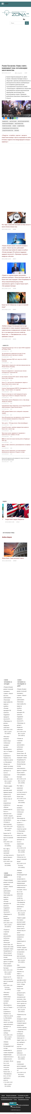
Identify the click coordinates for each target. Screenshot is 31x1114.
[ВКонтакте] (4, 118)
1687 (11, 414)
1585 (11, 430)
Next (27, 510)
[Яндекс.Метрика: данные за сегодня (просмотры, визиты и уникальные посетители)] (15, 1107)
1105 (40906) (21, 1076)
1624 (11, 403)
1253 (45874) (21, 735)
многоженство (19, 123)
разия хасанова (6, 125)
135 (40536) (8, 1086)
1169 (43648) (21, 802)
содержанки (20, 125)
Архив (3, 1095)
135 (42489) (8, 1039)
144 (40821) (8, 830)
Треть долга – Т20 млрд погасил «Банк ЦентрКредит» (15, 423)
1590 (11, 362)
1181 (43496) (21, 783)
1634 (11, 391)
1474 (11, 442)
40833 (14, 309)
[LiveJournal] (13, 118)
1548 (11, 453)
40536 (14, 339)
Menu (6, 3)
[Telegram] (17, 118)
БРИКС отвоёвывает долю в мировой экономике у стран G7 (22, 1066)
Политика (7, 843)
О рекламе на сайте (23, 1095)
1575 (11, 351)
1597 (11, 380)
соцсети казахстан (7, 130)
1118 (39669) (21, 1059)
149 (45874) (8, 926)
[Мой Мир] (8, 118)
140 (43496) (8, 974)
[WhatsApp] (15, 118)
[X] (10, 118)
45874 (14, 259)
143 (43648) (8, 865)
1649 (11, 461)
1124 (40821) (21, 962)
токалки (16, 130)
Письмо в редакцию (11, 1095)
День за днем (18, 73)
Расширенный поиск (23, 1099)
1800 (11, 374)
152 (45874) (8, 733)
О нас (15, 1099)
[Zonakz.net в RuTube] (24, 20)
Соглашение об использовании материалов (12, 1097)
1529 (25, 73)
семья (14, 125)
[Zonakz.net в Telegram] (17, 20)
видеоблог (5, 121)
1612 (11, 420)
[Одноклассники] (6, 118)
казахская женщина (7, 123)
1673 (11, 424)
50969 (14, 560)
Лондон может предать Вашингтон (11, 519)
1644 (11, 409)
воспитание (13, 121)
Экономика (7, 863)
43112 (14, 522)
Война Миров (7, 537)
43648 (14, 229)
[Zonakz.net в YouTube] (15, 20)
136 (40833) (8, 989)
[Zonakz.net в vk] (22, 20)
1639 (11, 436)
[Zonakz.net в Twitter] (11, 20)
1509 (11, 448)
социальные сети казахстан (10, 128)
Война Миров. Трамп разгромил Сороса (13, 558)
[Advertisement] (15, 43)
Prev (4, 510)
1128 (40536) (21, 914)
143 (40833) (8, 845)
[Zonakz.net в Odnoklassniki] (20, 20)
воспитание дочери (23, 121)
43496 (14, 288)
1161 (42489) (21, 852)
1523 (11, 368)
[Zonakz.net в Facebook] (13, 20)
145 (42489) (8, 783)
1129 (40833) (21, 867)
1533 (11, 397)
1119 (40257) (21, 1011)
